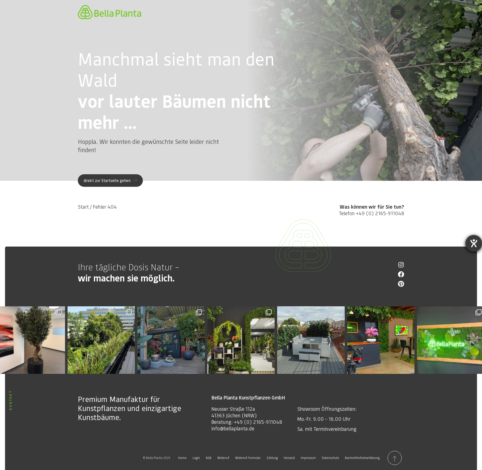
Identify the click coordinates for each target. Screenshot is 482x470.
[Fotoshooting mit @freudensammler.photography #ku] (381, 340)
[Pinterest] (401, 284)
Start (83, 206)
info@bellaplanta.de (232, 428)
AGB (208, 458)
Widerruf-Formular (248, 458)
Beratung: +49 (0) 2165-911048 (246, 422)
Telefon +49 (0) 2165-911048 (371, 209)
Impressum (308, 458)
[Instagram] (401, 265)
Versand (289, 458)
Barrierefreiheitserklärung (362, 458)
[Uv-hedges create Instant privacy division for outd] (311, 340)
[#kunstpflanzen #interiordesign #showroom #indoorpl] (171, 340)
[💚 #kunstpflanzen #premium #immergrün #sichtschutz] (101, 340)
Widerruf (223, 458)
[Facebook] (401, 274)
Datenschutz (330, 458)
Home (182, 458)
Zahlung (272, 458)
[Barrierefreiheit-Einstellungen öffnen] (473, 243)
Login (196, 458)
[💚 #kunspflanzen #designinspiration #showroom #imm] (241, 340)
